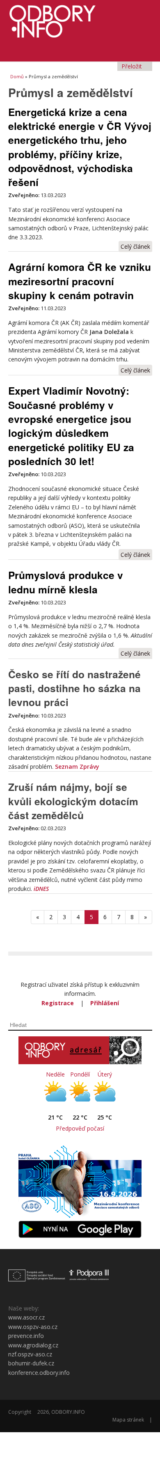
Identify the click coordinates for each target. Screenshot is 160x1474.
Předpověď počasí (80, 1128)
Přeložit (132, 66)
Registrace (57, 1003)
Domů (17, 76)
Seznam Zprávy (77, 766)
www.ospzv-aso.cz (32, 1327)
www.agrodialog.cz (33, 1345)
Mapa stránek (128, 1419)
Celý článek (135, 246)
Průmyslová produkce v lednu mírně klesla (65, 582)
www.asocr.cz (26, 1317)
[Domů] (80, 19)
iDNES (41, 889)
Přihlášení (104, 1003)
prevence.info (26, 1336)
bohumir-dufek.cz (31, 1363)
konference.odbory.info (39, 1372)
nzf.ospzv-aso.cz (30, 1354)
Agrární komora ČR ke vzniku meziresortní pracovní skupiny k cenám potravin (79, 280)
